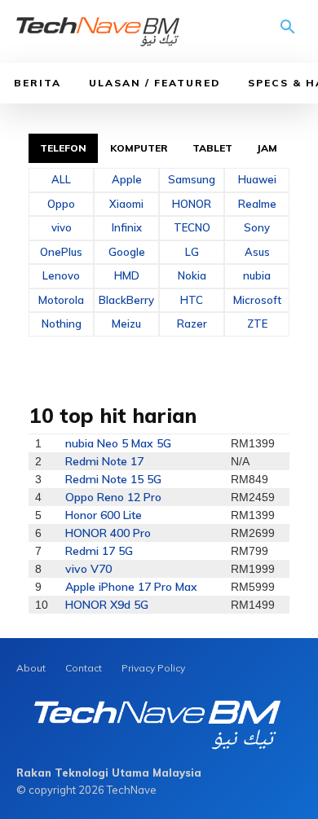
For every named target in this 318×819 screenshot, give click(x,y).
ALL (61, 179)
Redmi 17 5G (99, 551)
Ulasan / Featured (154, 83)
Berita (37, 83)
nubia (257, 275)
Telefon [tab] (63, 148)
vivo (61, 227)
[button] (288, 32)
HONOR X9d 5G (106, 604)
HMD (126, 275)
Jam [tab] (267, 148)
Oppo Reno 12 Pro (113, 497)
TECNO (192, 227)
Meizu (126, 323)
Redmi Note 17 (104, 461)
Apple (127, 179)
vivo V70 (88, 568)
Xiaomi (126, 203)
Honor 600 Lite (103, 515)
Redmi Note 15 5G (113, 479)
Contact (83, 668)
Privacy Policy (153, 668)
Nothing (62, 323)
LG (192, 251)
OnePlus (61, 251)
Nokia (192, 275)
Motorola (61, 299)
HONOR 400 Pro (108, 533)
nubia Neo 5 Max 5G (118, 443)
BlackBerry (126, 299)
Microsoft (257, 299)
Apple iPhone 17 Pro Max (131, 586)
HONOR (191, 203)
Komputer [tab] (139, 148)
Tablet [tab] (212, 148)
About (31, 668)
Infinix (127, 227)
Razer (192, 323)
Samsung (191, 179)
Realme (257, 203)
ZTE (257, 323)
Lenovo (61, 275)
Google (126, 251)
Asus (257, 251)
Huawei (257, 179)
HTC (191, 299)
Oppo (61, 203)
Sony (257, 227)
